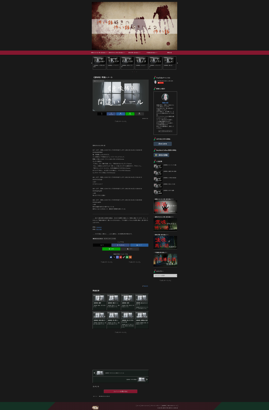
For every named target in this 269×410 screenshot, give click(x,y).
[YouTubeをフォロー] (120, 257)
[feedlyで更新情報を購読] (127, 257)
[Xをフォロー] (114, 257)
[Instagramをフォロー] (117, 257)
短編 (114, 238)
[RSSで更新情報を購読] (130, 257)
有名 (111, 238)
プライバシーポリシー (155, 405)
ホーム (138, 405)
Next (177, 63)
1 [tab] (132, 71)
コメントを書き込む (120, 391)
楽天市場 (98, 229)
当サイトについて (145, 405)
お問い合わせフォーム (172, 405)
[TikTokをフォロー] (123, 257)
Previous (91, 63)
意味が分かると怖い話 (98, 238)
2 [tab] (134, 71)
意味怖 (106, 238)
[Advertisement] (121, 132)
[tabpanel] (99, 63)
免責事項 (164, 405)
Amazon (99, 227)
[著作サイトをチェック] (111, 257)
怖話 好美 (165, 102)
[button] (139, 113)
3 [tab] (136, 71)
